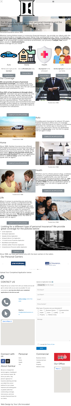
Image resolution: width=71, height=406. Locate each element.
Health (44, 65)
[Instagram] (8, 361)
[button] (53, 1)
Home (26, 65)
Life (62, 65)
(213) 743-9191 (52, 129)
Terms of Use (50, 344)
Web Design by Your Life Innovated (15, 404)
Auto (9, 65)
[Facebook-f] (3, 361)
